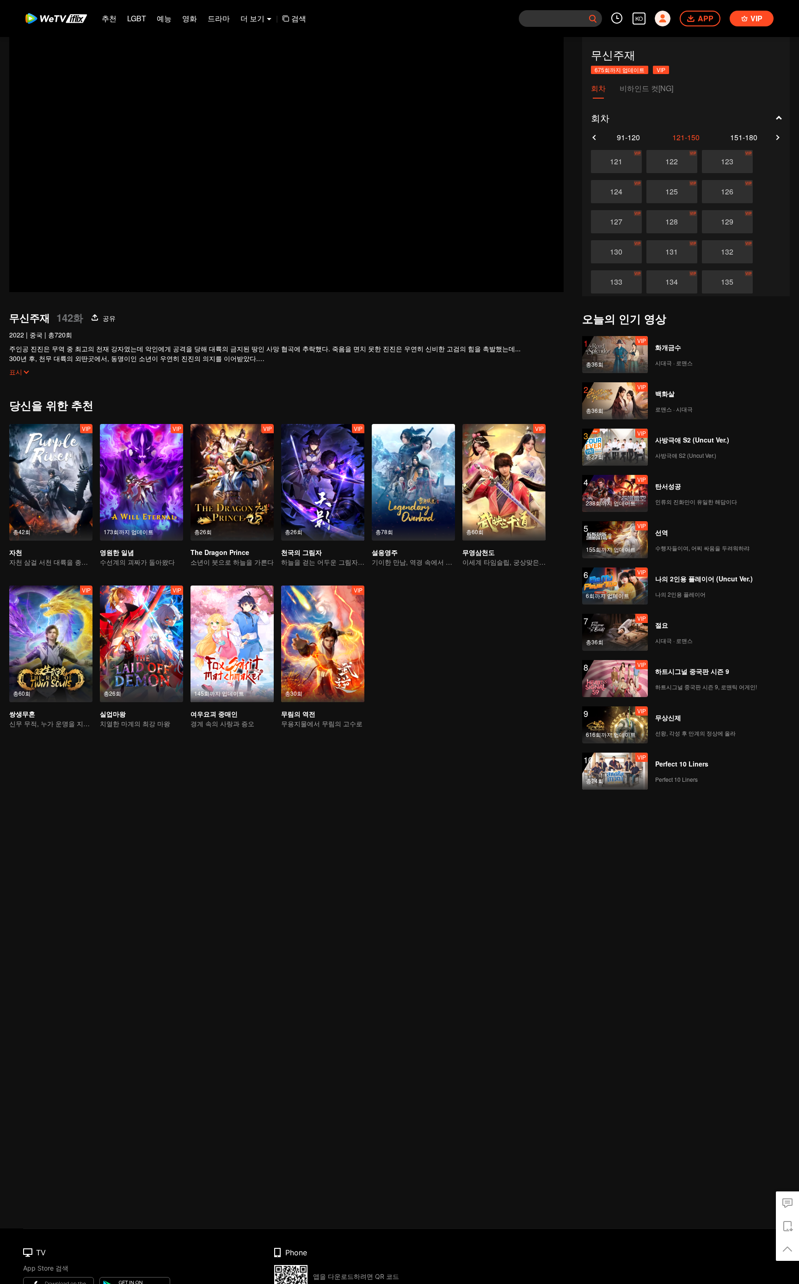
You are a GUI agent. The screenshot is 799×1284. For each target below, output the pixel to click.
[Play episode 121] (616, 161)
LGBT (136, 18)
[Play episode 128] (671, 221)
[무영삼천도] (504, 482)
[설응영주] (413, 482)
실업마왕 (113, 713)
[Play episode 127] (616, 221)
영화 (189, 18)
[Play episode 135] (727, 281)
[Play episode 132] (727, 251)
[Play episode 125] (671, 191)
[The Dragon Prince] (232, 482)
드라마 (219, 18)
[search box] (592, 18)
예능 (164, 18)
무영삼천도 (478, 552)
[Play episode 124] (616, 191)
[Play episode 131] (671, 251)
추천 (109, 18)
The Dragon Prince (220, 552)
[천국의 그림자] (322, 482)
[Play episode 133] (616, 281)
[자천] (50, 482)
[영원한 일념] (141, 482)
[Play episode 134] (671, 281)
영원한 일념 (117, 552)
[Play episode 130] (616, 251)
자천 (15, 552)
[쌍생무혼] (50, 644)
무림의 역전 (298, 713)
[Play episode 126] (727, 191)
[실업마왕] (141, 644)
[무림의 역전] (322, 644)
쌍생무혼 (22, 713)
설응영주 (385, 552)
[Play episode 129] (727, 221)
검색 (298, 18)
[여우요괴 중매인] (232, 644)
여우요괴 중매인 (214, 713)
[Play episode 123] (727, 161)
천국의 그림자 (301, 552)
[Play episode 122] (671, 161)
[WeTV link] (56, 18)
